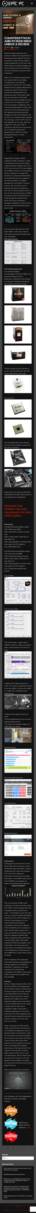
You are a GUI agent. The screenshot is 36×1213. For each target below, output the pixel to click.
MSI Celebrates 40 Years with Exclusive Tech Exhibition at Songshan (17, 1169)
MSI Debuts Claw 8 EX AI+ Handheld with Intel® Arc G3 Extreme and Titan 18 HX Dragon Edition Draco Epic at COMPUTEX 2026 (17, 1189)
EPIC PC (14, 1210)
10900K (4, 1147)
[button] (32, 3)
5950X (10, 1147)
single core (29, 1147)
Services (18, 1205)
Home (5, 1205)
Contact (29, 1205)
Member (18, 1206)
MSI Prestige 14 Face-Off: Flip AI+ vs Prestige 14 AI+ (18, 1196)
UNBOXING (15, 49)
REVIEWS (8, 49)
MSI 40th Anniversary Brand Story (14, 1174)
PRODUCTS (11, 1205)
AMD (16, 1147)
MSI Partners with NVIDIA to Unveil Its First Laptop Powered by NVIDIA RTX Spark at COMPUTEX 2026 (17, 1180)
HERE (28, 1128)
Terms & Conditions (26, 1210)
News (24, 1205)
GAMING (21, 1147)
